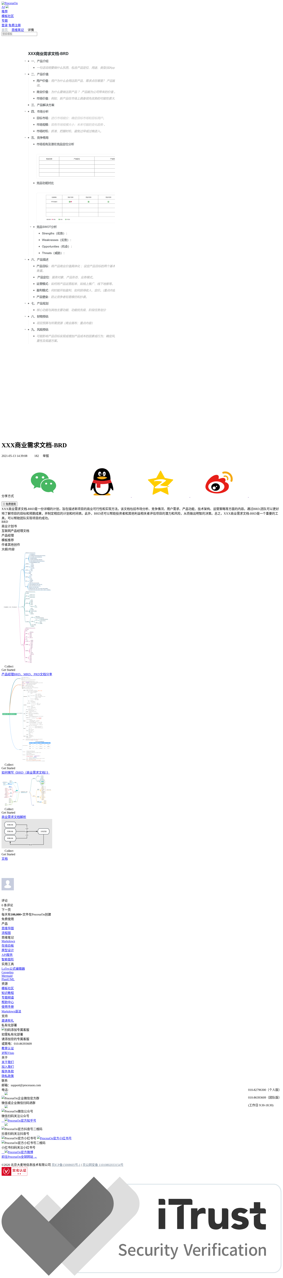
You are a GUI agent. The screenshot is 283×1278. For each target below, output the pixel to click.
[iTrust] (141, 1274)
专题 (5, 20)
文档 (5, 858)
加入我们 (8, 1066)
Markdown (8, 941)
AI (3, 7)
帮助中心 (8, 1002)
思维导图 (8, 928)
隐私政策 (8, 1076)
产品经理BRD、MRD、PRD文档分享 (27, 674)
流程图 (6, 933)
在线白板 (8, 945)
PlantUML (8, 979)
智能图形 (8, 959)
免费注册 (14, 25)
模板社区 (8, 16)
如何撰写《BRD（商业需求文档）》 (26, 772)
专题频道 (8, 997)
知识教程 (8, 993)
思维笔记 (18, 30)
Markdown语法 (11, 1011)
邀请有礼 (8, 1020)
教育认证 (8, 1048)
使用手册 (8, 1006)
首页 (5, 30)
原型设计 (8, 950)
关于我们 (8, 1062)
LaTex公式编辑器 (13, 968)
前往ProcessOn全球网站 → (19, 1156)
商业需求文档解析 (14, 817)
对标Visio (8, 1053)
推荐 (5, 11)
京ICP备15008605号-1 (66, 1164)
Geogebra (7, 972)
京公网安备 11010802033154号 (103, 1164)
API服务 (7, 954)
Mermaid (7, 975)
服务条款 (8, 1071)
